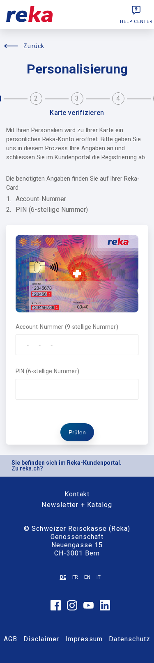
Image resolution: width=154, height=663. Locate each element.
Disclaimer (41, 639)
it (99, 577)
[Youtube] (88, 606)
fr (75, 577)
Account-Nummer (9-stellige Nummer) (67, 326)
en (87, 577)
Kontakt (77, 494)
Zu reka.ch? (27, 468)
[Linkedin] (105, 608)
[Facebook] (56, 608)
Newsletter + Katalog (76, 505)
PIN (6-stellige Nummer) (47, 371)
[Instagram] (72, 608)
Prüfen (77, 432)
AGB (11, 639)
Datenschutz (129, 639)
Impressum (84, 639)
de (63, 577)
